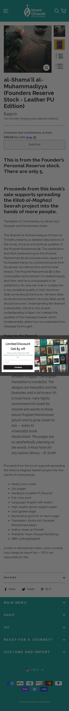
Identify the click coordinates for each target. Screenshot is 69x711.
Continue (18, 367)
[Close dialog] (65, 341)
